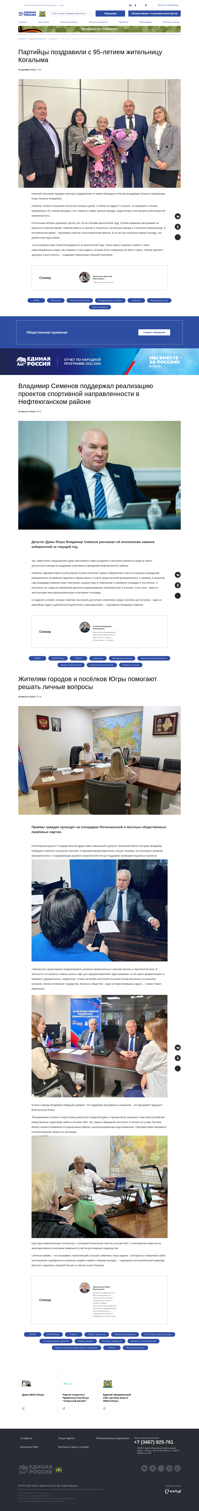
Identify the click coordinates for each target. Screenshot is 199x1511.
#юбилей (136, 300)
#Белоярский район (135, 1348)
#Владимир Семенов (122, 658)
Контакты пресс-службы (73, 1447)
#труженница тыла (159, 300)
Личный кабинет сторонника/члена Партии (154, 13)
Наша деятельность (69, 22)
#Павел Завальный (97, 1334)
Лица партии (43, 22)
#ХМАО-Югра (58, 658)
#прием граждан (85, 1341)
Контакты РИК (29, 1447)
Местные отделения (98, 22)
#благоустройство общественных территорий (76, 1348)
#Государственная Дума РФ (56, 1341)
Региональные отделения (112, 1438)
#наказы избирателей (71, 665)
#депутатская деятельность (154, 658)
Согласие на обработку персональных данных (40, 1501)
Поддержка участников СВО (99, 29)
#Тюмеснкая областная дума (158, 1334)
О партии (22, 22)
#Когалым (55, 300)
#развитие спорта (131, 665)
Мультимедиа (145, 22)
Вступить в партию (171, 22)
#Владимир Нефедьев (125, 1334)
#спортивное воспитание (102, 665)
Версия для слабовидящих (168, 5)
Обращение (110, 13)
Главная (21, 39)
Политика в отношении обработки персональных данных (46, 1498)
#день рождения (100, 307)
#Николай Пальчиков (79, 300)
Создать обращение (154, 332)
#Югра (79, 658)
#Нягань (112, 1348)
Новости (53, 39)
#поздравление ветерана (110, 300)
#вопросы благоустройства (143, 1341)
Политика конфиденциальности (34, 1496)
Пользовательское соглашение (33, 1493)
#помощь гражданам (112, 1341)
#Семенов (98, 658)
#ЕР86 (36, 300)
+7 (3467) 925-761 (153, 1442)
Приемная (123, 22)
